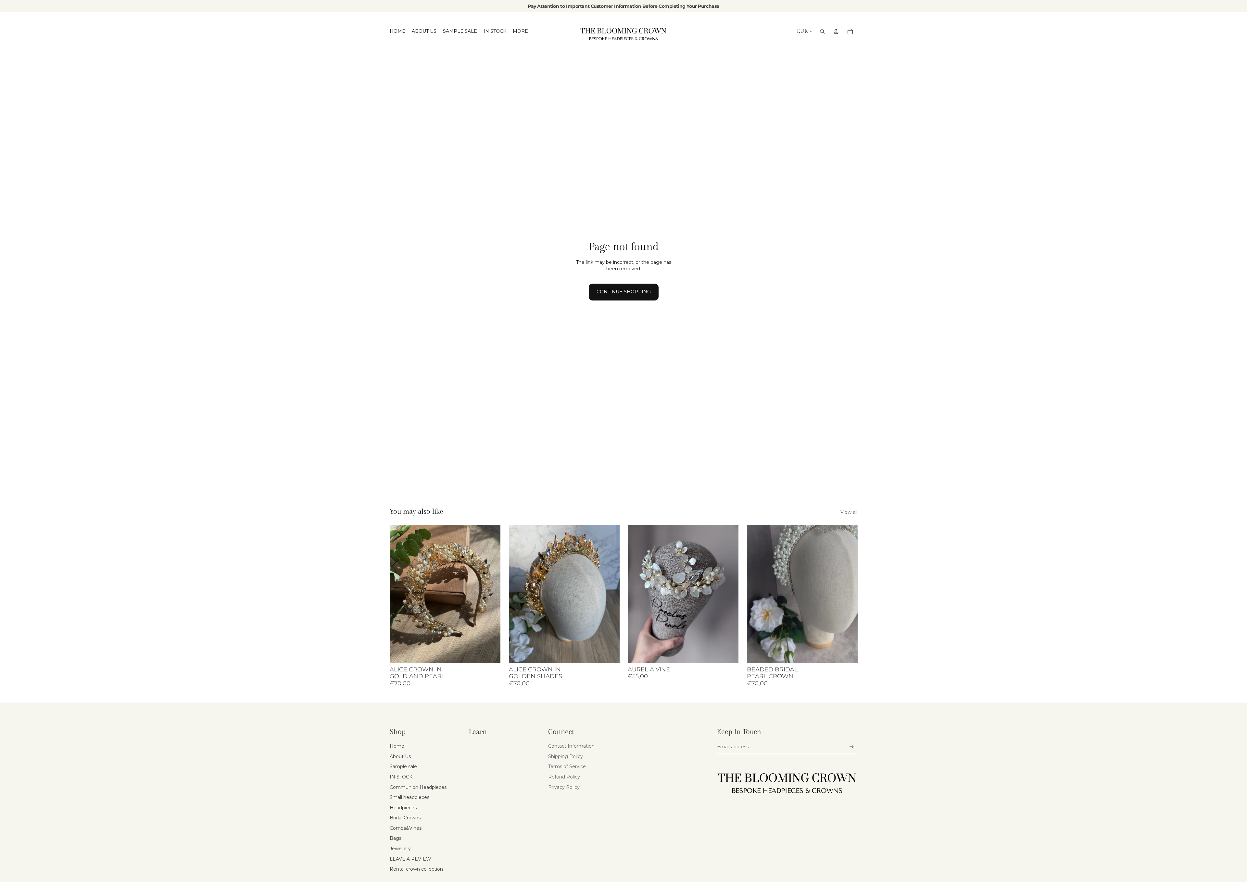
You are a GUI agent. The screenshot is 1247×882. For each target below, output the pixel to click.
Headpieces (403, 808)
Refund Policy (564, 777)
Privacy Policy (564, 787)
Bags (395, 838)
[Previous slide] (399, 594)
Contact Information (571, 746)
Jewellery (400, 848)
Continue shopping (624, 292)
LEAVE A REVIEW (410, 859)
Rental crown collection (416, 869)
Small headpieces (409, 797)
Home (397, 746)
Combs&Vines (406, 828)
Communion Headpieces (418, 787)
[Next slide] (490, 594)
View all (848, 512)
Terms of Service (567, 766)
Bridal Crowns (405, 818)
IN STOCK (401, 777)
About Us (400, 756)
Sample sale (403, 766)
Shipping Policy (565, 756)
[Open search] (822, 31)
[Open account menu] (836, 31)
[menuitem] (520, 31)
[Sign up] (851, 747)
